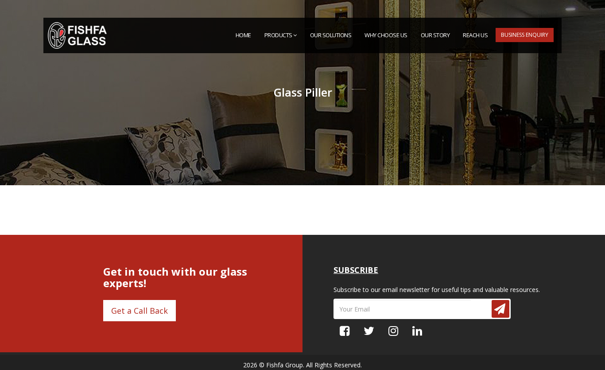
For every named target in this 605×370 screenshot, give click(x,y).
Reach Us (475, 35)
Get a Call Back (139, 310)
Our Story (435, 35)
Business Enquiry (524, 35)
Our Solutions (331, 35)
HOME (243, 35)
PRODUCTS (279, 35)
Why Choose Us (386, 35)
